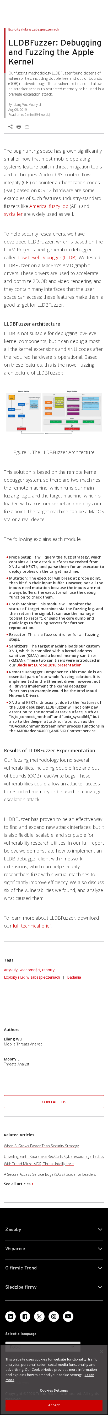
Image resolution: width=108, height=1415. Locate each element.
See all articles (17, 1183)
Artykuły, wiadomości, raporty (29, 969)
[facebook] (25, 1316)
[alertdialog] (54, 1379)
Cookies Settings (54, 1390)
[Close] (101, 1351)
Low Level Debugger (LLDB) (47, 257)
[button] (54, 1102)
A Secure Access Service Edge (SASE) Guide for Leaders (50, 1174)
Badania (74, 977)
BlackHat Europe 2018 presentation (49, 664)
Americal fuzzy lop (48, 206)
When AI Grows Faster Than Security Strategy (41, 1145)
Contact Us (54, 1101)
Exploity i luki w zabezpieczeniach (32, 977)
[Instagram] (53, 1316)
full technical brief (31, 926)
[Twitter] (39, 1316)
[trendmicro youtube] (68, 1316)
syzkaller (13, 214)
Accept (54, 1405)
